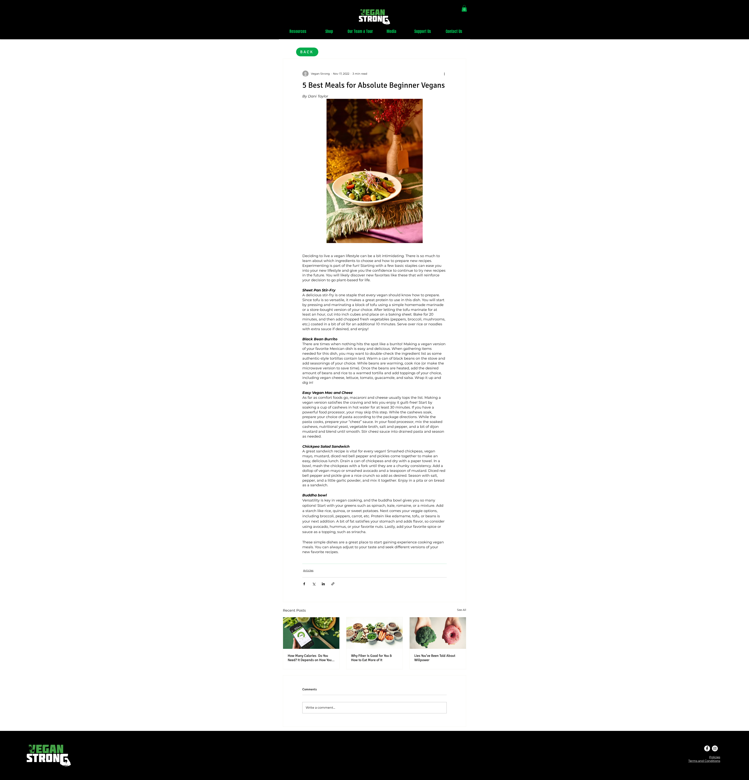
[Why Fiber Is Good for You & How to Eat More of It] (374, 633)
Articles (308, 570)
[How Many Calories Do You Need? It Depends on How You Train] (311, 633)
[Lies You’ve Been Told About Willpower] (438, 633)
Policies (714, 757)
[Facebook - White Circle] (707, 748)
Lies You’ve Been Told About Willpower (434, 658)
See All (461, 610)
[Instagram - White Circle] (715, 748)
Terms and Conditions (704, 761)
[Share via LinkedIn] (323, 584)
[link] (464, 8)
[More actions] (444, 73)
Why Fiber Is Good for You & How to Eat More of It (371, 658)
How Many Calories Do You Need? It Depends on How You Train (310, 658)
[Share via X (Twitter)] (314, 584)
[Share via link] (333, 584)
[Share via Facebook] (304, 584)
